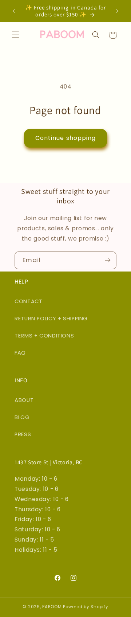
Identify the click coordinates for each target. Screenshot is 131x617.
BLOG (22, 417)
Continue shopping (65, 138)
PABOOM (51, 607)
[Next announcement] (117, 11)
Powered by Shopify (85, 607)
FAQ (20, 352)
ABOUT (24, 400)
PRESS (23, 434)
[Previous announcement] (14, 11)
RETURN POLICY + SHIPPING (51, 318)
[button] (15, 35)
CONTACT (28, 301)
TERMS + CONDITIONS (44, 335)
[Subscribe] (107, 260)
